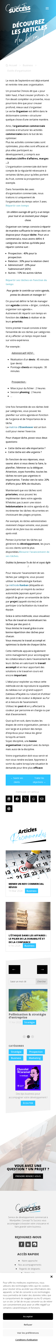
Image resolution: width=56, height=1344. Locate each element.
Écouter (28, 1103)
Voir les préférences (28, 1332)
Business (28, 65)
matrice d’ (21, 427)
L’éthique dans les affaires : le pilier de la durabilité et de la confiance (28, 939)
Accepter (28, 1316)
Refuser (28, 1324)
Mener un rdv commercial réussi (22, 1015)
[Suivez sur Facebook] (21, 1244)
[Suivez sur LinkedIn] (28, 1244)
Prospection (36, 1051)
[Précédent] (42, 969)
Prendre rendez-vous (28, 1176)
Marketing (35, 1058)
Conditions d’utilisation (26, 1339)
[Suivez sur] (34, 1244)
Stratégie (16, 1051)
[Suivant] (14, 969)
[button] (51, 1276)
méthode (19, 585)
